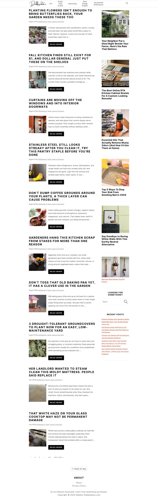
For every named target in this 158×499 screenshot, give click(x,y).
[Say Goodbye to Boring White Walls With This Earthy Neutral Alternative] (115, 219)
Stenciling (72, 4)
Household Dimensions (98, 4)
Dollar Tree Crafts (60, 4)
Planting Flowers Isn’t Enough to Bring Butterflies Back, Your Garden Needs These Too (60, 14)
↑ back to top (79, 469)
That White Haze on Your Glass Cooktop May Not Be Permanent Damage (58, 417)
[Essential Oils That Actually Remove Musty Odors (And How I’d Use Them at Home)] (115, 123)
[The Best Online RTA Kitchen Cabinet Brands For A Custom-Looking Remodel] (115, 73)
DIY (50, 4)
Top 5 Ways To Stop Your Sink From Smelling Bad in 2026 (114, 192)
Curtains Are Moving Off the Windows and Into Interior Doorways (55, 103)
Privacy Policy (79, 486)
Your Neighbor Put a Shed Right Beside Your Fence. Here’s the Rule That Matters (115, 45)
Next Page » (59, 457)
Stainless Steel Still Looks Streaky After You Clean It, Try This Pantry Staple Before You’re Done (60, 149)
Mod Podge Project (85, 4)
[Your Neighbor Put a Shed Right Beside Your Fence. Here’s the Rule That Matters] (115, 24)
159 (49, 457)
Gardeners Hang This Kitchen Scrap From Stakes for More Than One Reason (62, 241)
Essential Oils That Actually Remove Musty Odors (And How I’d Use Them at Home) (115, 144)
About (79, 482)
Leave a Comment (58, 21)
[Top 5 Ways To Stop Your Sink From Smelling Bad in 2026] (115, 172)
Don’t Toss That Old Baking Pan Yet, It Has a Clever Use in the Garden (62, 284)
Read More (56, 44)
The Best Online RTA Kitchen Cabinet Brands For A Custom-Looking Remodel (115, 94)
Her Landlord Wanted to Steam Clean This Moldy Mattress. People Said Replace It (61, 372)
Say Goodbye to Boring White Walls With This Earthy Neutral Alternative (115, 240)
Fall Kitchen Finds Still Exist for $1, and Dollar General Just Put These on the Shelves (60, 58)
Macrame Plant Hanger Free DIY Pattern (113, 280)
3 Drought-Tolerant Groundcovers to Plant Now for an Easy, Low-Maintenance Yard (62, 327)
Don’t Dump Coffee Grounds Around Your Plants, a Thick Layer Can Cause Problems (62, 196)
